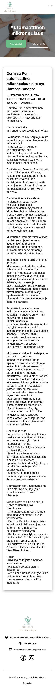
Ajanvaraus (16, 43)
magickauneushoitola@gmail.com (30, 650)
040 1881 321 (30, 643)
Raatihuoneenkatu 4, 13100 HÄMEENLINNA (30, 637)
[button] (49, 7)
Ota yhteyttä (38, 43)
